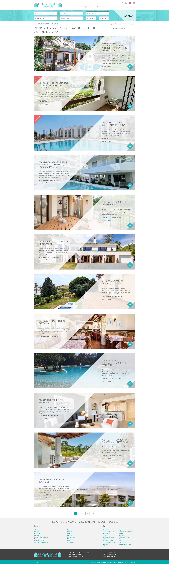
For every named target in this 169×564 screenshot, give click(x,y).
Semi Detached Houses (109, 542)
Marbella (69, 535)
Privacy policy (120, 562)
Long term (55, 24)
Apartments (106, 530)
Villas (104, 546)
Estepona (70, 532)
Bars (104, 535)
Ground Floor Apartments (126, 532)
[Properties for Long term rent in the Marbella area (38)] (93, 513)
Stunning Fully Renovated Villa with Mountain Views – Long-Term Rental (115, 47)
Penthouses (106, 533)
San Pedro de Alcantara (41, 542)
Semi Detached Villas (125, 544)
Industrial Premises (124, 537)
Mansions (105, 544)
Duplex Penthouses (108, 532)
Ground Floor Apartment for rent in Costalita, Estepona (53, 85)
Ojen (68, 540)
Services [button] (115, 7)
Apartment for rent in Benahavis (114, 203)
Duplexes (121, 530)
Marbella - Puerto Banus (41, 537)
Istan (68, 533)
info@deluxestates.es (109, 556)
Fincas (121, 540)
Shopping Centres (108, 540)
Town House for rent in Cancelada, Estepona (115, 123)
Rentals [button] (96, 7)
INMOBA (132, 562)
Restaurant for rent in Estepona (52, 322)
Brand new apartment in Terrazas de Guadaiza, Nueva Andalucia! (53, 164)
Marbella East (71, 537)
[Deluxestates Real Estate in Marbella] (48, 5)
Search (128, 16)
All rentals (38, 24)
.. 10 (87, 513)
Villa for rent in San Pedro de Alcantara (54, 242)
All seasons (37, 530)
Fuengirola (37, 533)
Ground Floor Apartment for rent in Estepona (114, 363)
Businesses (122, 535)
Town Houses (122, 542)
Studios (121, 533)
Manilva (36, 535)
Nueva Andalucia (39, 540)
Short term (47, 24)
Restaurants (122, 539)
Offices (105, 539)
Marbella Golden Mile (40, 539)
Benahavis (70, 530)
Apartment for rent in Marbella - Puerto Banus (116, 441)
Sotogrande (70, 542)
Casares (36, 532)
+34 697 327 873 (111, 553)
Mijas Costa (70, 539)
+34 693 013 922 (111, 555)
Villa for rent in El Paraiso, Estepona (112, 282)
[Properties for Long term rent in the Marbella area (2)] (91, 513)
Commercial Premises (109, 537)
